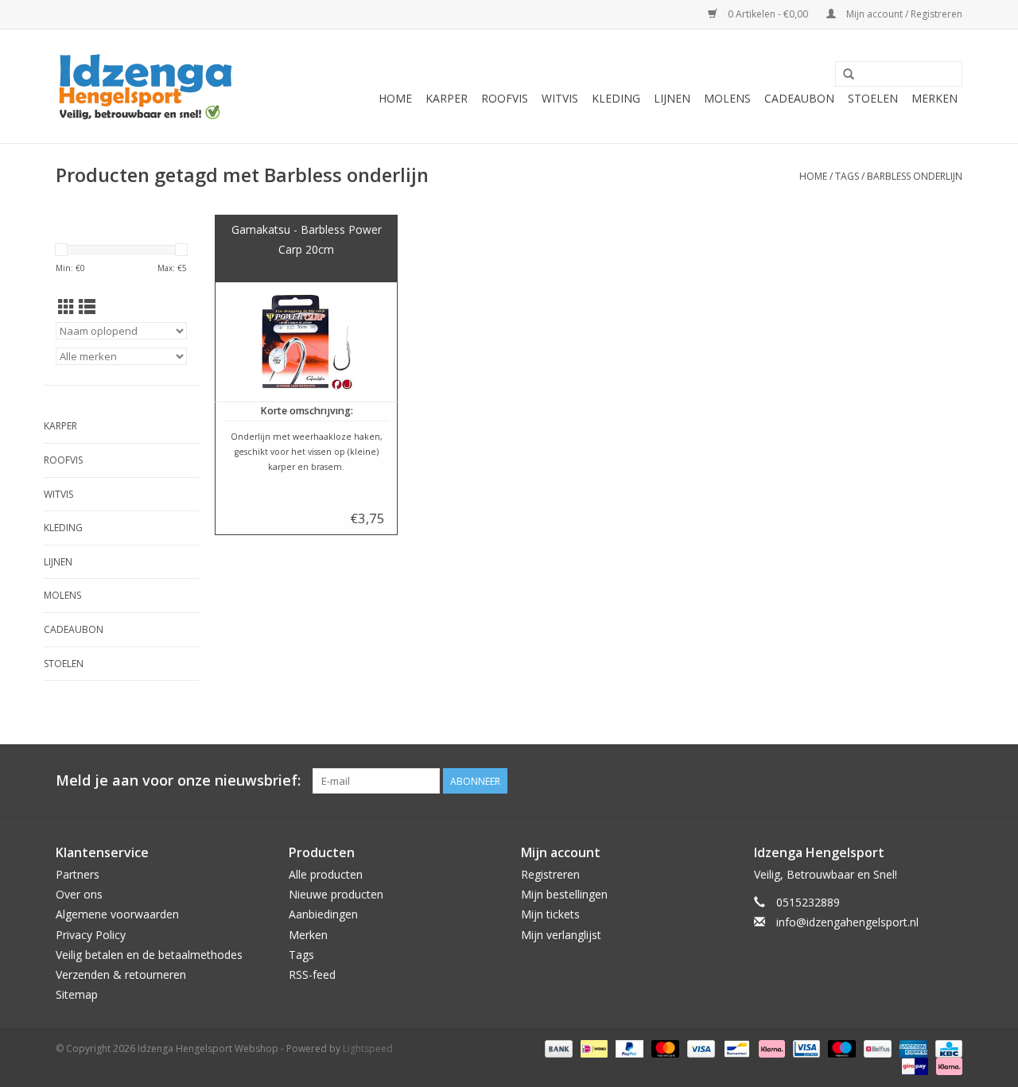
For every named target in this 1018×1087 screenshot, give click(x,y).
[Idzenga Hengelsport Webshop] (153, 86)
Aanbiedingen (323, 914)
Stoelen (873, 98)
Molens (727, 98)
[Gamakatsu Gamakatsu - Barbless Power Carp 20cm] (306, 342)
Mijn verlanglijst (561, 934)
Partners (77, 874)
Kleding (616, 98)
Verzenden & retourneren (121, 974)
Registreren (550, 874)
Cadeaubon (799, 98)
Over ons (79, 894)
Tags (847, 176)
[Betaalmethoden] (557, 1048)
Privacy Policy (91, 934)
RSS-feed (312, 974)
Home (395, 98)
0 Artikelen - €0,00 (767, 14)
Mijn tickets (550, 914)
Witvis (560, 98)
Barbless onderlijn (914, 176)
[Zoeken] (848, 74)
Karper (446, 98)
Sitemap (77, 994)
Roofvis (504, 98)
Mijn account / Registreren (903, 14)
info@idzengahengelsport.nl (847, 922)
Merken (934, 98)
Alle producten (326, 874)
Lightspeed (368, 1048)
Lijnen (672, 98)
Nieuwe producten (336, 894)
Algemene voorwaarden (117, 914)
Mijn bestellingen (564, 894)
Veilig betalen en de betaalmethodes (149, 954)
